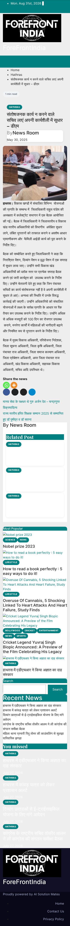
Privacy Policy (53, 919)
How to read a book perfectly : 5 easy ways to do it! (32, 571)
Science (10, 539)
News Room (26, 133)
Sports (21, 636)
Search (8, 681)
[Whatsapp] (6, 385)
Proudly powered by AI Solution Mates (31, 894)
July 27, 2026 (13, 773)
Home (15, 70)
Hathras (16, 75)
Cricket (30, 630)
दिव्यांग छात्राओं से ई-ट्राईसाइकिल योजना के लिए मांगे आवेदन (34, 505)
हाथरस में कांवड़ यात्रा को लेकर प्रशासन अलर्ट (32, 479)
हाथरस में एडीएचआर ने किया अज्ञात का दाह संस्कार (34, 454)
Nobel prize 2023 (19, 546)
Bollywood (12, 630)
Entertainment (49, 630)
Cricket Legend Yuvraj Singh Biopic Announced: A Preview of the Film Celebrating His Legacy (32, 647)
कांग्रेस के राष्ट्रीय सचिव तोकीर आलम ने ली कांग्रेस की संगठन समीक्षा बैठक (34, 836)
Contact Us (55, 911)
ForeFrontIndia (24, 47)
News (23, 539)
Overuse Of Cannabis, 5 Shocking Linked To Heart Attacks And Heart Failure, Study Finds (35, 605)
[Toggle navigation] (61, 62)
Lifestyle (11, 562)
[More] (14, 385)
